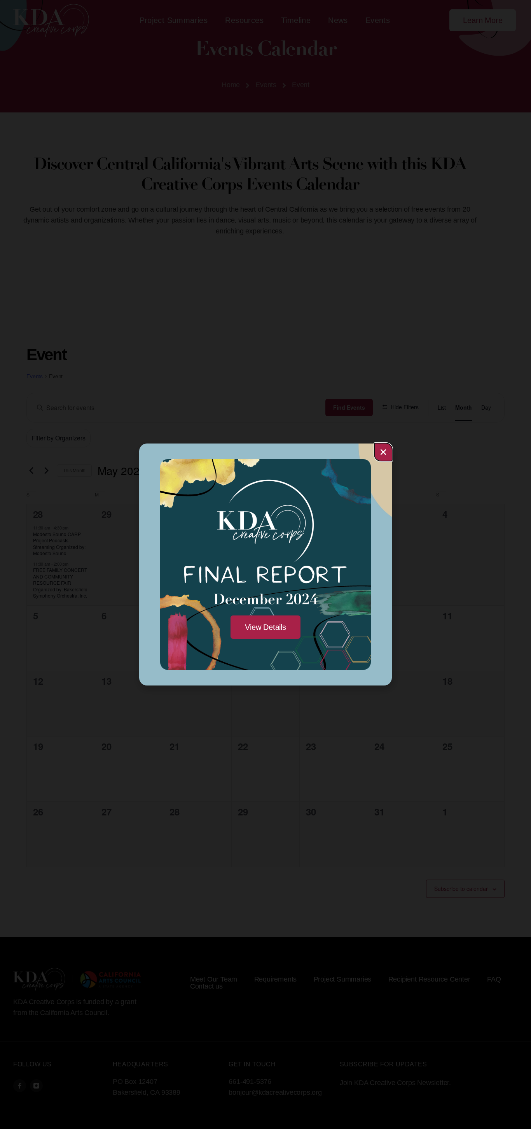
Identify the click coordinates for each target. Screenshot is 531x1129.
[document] (265, 564)
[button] (383, 452)
